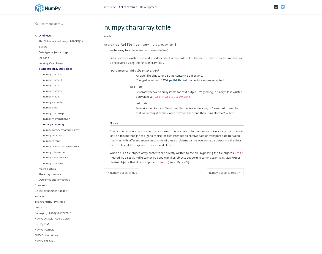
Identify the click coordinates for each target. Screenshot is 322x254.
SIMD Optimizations (46, 235)
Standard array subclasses (55, 68)
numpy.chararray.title (123, 172)
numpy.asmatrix (52, 102)
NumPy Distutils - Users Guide (52, 218)
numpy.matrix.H (52, 80)
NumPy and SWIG (45, 240)
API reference (128, 7)
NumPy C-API (42, 224)
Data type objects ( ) (55, 52)
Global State (42, 207)
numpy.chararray (53, 124)
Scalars (43, 46)
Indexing (44, 57)
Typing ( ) (50, 201)
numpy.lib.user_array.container (61, 146)
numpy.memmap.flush (56, 118)
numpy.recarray (52, 135)
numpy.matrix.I (52, 85)
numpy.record (51, 141)
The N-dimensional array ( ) (61, 41)
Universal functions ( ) (52, 191)
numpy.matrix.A (52, 91)
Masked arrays (47, 168)
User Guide (108, 7)
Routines (40, 196)
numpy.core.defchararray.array (61, 130)
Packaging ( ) (54, 213)
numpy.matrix (51, 96)
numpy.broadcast (53, 163)
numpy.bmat (50, 107)
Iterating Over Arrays (51, 63)
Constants (41, 185)
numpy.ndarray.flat (54, 152)
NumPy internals (44, 229)
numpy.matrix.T (52, 74)
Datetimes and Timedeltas (54, 179)
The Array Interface (50, 174)
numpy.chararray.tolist (223, 172)
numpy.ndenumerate (55, 157)
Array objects (43, 35)
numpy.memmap (53, 113)
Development (148, 7)
